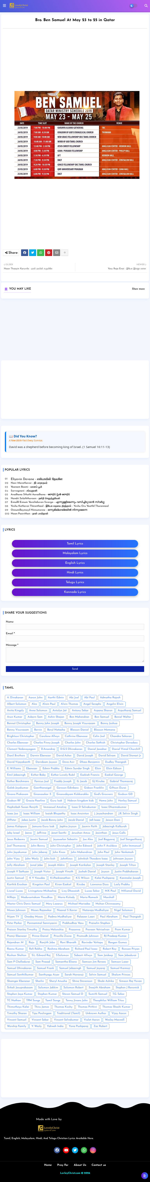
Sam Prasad (42, 961)
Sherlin (39, 981)
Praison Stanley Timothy (22, 929)
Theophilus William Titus (108, 1000)
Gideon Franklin (94, 787)
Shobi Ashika (106, 981)
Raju (31, 942)
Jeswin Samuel (39, 839)
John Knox (59, 852)
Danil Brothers (16, 755)
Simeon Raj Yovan (130, 981)
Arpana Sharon (103, 710)
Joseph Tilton (128, 865)
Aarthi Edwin (56, 697)
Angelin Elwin (114, 704)
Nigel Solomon (123, 910)
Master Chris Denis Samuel (24, 903)
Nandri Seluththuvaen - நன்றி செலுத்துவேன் (35, 498)
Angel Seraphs (92, 704)
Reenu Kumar (15, 948)
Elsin (98, 768)
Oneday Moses (33, 916)
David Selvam (107, 755)
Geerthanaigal (42, 787)
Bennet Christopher (19, 723)
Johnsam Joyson (123, 858)
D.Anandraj (48, 749)
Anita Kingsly (15, 710)
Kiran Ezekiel (63, 884)
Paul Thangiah (132, 916)
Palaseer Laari (86, 916)
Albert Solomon (16, 704)
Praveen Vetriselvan (98, 929)
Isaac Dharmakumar (113, 807)
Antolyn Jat (60, 710)
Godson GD (125, 794)
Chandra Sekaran (121, 736)
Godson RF (14, 800)
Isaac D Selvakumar (84, 807)
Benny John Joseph (47, 723)
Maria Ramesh (89, 897)
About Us (80, 1165)
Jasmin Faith (89, 826)
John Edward (84, 845)
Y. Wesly (36, 1026)
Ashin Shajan (56, 716)
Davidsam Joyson (46, 762)
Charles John (73, 742)
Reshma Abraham (58, 948)
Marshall (108, 897)
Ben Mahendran (79, 716)
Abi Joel (74, 697)
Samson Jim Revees (94, 961)
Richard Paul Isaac (86, 948)
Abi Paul (89, 697)
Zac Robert (100, 1026)
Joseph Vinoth (64, 871)
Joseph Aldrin (56, 865)
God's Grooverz (103, 794)
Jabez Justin (28, 820)
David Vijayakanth (18, 762)
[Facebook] (24, 252)
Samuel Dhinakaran (19, 968)
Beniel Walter (122, 716)
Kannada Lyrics (75, 592)
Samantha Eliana (66, 961)
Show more (138, 289)
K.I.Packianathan (60, 878)
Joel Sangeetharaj (131, 839)
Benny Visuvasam (18, 729)
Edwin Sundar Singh (77, 768)
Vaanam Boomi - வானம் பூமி (26, 487)
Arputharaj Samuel (129, 710)
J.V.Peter (11, 820)
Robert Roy (109, 948)
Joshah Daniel (87, 871)
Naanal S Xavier (67, 910)
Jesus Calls (119, 832)
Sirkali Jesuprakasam (20, 987)
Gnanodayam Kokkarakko (72, 794)
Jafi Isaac (94, 820)
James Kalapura (17, 826)
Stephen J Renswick (127, 987)
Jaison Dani (113, 820)
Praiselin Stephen (99, 923)
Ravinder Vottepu (92, 942)
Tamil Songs (52, 1000)
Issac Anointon (80, 813)
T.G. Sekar (118, 994)
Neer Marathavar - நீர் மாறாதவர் (29, 483)
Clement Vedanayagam (21, 749)
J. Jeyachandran (103, 813)
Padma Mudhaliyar (60, 916)
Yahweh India (55, 1026)
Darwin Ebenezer (40, 755)
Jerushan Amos (81, 832)
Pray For (62, 1165)
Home (48, 1165)
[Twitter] (32, 252)
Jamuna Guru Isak (43, 826)
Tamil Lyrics (75, 543)
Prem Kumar (122, 929)
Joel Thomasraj (16, 845)
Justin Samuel (15, 878)
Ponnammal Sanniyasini (42, 923)
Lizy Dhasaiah (70, 890)
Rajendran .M (15, 942)
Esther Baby (38, 774)
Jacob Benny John (52, 820)
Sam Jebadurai (127, 955)
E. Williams (14, 768)
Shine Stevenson (82, 981)
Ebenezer (31, 768)
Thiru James (41, 1006)
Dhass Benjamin (90, 762)
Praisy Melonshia (52, 929)
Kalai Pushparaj (104, 878)
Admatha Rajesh (110, 697)
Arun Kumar (14, 716)
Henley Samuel (127, 800)
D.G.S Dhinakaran (71, 749)
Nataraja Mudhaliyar (95, 910)
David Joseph (85, 755)
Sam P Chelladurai (18, 961)
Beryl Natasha (56, 729)
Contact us (99, 1165)
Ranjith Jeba (47, 942)
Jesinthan (101, 832)
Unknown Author (96, 1013)
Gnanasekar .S (42, 794)
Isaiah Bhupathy (55, 813)
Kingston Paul (41, 884)
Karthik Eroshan (17, 884)
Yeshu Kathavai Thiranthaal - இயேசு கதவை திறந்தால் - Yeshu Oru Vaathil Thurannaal (60, 506)
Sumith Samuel (97, 994)
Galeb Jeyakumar (17, 787)
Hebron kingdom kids (80, 800)
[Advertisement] (75, 330)
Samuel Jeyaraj (96, 968)
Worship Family (16, 1026)
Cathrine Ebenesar (76, 736)
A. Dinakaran (15, 697)
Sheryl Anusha (58, 981)
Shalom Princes (121, 974)
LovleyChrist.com (70, 1173)
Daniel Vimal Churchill (126, 749)
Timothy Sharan (17, 1013)
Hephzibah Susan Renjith (22, 807)
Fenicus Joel (41, 781)
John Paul (103, 852)
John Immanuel (131, 845)
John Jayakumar (17, 852)
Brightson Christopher (20, 736)
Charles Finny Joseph (47, 742)
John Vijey (13, 858)
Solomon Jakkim (48, 987)
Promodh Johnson (88, 936)
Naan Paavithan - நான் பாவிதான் (29, 513)
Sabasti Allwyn (83, 955)
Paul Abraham (109, 916)
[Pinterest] (48, 252)
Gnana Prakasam (17, 794)
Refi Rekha (35, 948)
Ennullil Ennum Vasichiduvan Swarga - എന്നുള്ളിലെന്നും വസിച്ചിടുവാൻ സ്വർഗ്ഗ (57, 502)
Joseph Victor (42, 871)
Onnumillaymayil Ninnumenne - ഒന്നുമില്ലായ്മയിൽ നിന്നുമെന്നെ (49, 510)
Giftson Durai (117, 787)
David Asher (63, 755)
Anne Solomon (38, 710)
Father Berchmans (18, 781)
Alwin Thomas (69, 704)
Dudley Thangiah (115, 762)
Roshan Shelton (16, 955)
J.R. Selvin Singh (128, 813)
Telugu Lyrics (75, 582)
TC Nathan (14, 1000)
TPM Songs (33, 1000)
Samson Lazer (120, 961)
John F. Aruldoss (107, 845)
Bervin (38, 729)
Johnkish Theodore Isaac (93, 858)
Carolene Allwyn (49, 736)
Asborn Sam (35, 716)
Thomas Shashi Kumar (116, 1006)
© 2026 (85, 1173)
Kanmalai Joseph (130, 878)
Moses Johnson (16, 910)
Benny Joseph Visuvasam (79, 723)
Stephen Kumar (47, 994)
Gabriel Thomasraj (121, 781)
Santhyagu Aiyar (49, 974)
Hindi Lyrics (75, 572)
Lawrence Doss (99, 884)
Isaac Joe (12, 813)
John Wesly (32, 858)
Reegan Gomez (117, 942)
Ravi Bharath (68, 942)
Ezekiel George (114, 774)
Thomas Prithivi (87, 1006)
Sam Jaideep (105, 955)
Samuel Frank (45, 968)
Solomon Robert (73, 987)
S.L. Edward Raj (41, 955)
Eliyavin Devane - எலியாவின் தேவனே (37, 479)
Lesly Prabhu (122, 884)
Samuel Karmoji (120, 968)
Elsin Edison (113, 768)
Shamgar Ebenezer (18, 981)
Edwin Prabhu (51, 768)
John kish (49, 858)
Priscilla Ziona (62, 936)
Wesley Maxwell (114, 1019)
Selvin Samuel (97, 974)
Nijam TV (13, 916)
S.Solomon (62, 955)
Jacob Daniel (76, 820)
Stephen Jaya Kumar (19, 994)
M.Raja (11, 897)
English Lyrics (75, 563)
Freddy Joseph (62, 781)
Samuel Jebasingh (70, 968)
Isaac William (31, 813)
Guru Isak (56, 800)
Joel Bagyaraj (106, 839)
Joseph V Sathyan (18, 871)
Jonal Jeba (36, 865)
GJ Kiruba (98, 781)
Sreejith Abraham (99, 987)
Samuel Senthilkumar (20, 974)
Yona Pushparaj (78, 1026)
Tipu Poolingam (42, 1013)
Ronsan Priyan (130, 948)
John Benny (38, 845)
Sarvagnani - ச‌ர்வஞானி (24, 491)
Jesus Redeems (16, 839)
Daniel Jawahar (97, 749)
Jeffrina (41, 832)
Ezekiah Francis (89, 774)
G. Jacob (82, 781)
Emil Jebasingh (16, 774)
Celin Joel (99, 736)
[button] (146, 6)
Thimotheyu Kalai (18, 1006)
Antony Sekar (80, 710)
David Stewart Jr (131, 755)
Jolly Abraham (16, 865)
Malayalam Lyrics (75, 553)
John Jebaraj (39, 852)
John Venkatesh (124, 852)
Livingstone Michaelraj (42, 890)
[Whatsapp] (40, 252)
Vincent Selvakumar (66, 1019)
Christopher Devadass (124, 742)
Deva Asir (68, 762)
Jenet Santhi (58, 832)
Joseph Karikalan (80, 865)
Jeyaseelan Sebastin (65, 839)
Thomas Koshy (63, 1006)
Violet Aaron (92, 1019)
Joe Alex (88, 839)
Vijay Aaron (119, 1013)
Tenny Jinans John (77, 1000)
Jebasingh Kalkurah (115, 826)
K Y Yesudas (37, 878)
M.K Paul (110, 890)
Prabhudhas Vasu (73, 923)
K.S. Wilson (82, 878)
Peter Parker (14, 923)
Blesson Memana (104, 729)
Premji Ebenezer (17, 936)
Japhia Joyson (68, 826)
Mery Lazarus (54, 903)
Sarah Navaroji (74, 974)
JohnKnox (67, 858)
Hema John (106, 800)
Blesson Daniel (79, 729)
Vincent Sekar (40, 1019)
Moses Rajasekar (41, 910)
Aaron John (36, 697)
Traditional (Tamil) (68, 1013)
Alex (34, 704)
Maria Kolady (66, 897)
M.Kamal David (131, 890)
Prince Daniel (40, 936)
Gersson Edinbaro (68, 787)
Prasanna (74, 929)
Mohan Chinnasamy (108, 903)
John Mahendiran (81, 852)
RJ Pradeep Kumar (115, 936)
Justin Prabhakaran (126, 871)
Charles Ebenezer (17, 742)
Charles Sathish (95, 742)
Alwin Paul (48, 704)
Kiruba (81, 884)
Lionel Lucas (15, 890)
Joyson (105, 871)
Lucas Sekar (92, 890)
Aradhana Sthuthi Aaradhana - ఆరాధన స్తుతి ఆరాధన (40, 494)
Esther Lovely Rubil (63, 774)
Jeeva (28, 832)
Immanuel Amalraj (54, 807)
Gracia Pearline (35, 800)
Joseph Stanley (105, 865)
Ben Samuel (102, 716)
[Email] (56, 252)
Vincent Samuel (16, 1019)
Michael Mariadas (79, 903)
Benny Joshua (109, 723)
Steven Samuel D (72, 994)
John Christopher (60, 845)
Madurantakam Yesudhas (37, 897)
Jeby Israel (13, 832)
